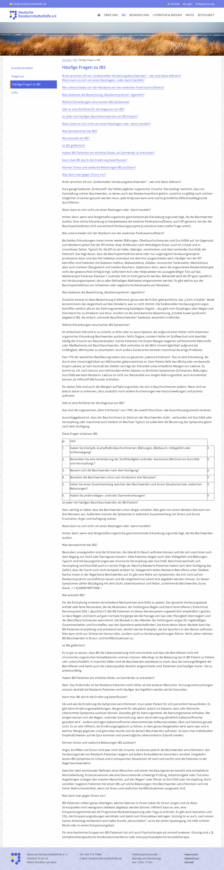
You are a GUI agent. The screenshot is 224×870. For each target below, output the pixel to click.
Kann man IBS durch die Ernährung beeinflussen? (94, 160)
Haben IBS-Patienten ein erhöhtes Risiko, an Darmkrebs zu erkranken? (108, 153)
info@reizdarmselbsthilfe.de (29, 4)
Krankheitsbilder (22, 68)
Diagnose (17, 76)
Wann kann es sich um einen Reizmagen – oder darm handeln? (103, 80)
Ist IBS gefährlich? (73, 145)
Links (14, 92)
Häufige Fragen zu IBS (26, 84)
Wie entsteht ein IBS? (76, 138)
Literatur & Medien (167, 15)
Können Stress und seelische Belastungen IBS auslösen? (99, 167)
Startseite (67, 59)
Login (188, 4)
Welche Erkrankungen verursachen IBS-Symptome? (96, 102)
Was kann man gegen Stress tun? (84, 174)
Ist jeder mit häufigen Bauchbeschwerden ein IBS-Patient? (100, 116)
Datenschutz (192, 858)
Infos (190, 15)
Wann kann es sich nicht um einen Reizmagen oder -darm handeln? (106, 124)
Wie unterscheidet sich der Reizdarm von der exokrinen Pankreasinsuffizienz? (113, 87)
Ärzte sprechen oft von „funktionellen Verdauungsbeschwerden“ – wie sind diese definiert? (121, 76)
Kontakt (175, 4)
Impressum (191, 854)
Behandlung (139, 15)
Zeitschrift (206, 15)
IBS (123, 15)
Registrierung (206, 4)
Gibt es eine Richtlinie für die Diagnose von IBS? (93, 109)
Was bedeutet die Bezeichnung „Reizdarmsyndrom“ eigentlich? (103, 95)
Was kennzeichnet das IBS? (79, 131)
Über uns (111, 15)
